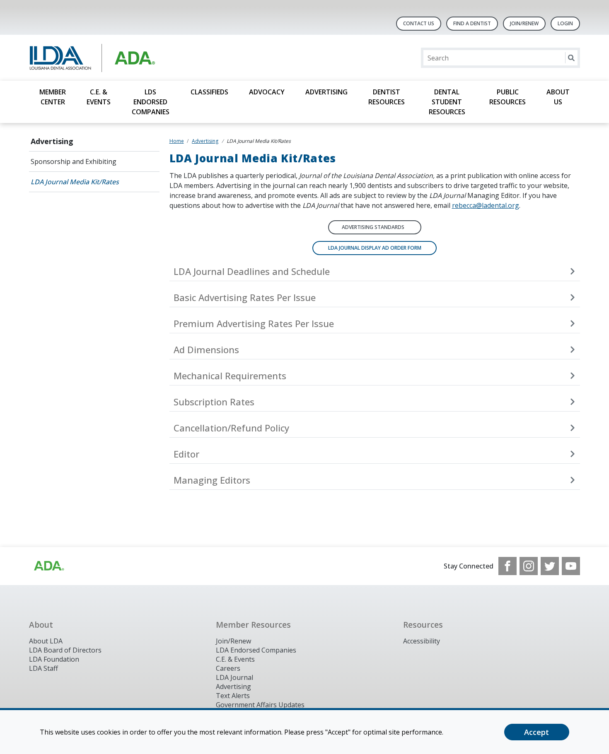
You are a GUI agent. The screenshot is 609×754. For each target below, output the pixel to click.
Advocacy (267, 91)
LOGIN (565, 23)
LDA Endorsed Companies (256, 650)
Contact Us (418, 23)
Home (176, 141)
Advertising (326, 91)
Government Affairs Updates (260, 704)
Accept (536, 732)
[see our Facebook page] (507, 566)
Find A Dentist (472, 23)
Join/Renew (524, 23)
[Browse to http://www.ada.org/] (48, 566)
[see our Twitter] (550, 566)
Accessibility (421, 641)
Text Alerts (233, 695)
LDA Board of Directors (65, 650)
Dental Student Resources (447, 101)
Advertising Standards (373, 227)
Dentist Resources (386, 96)
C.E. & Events (99, 96)
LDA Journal (234, 677)
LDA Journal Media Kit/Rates (75, 181)
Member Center (52, 96)
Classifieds (209, 91)
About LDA (46, 641)
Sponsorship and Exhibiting (73, 161)
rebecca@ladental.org (485, 205)
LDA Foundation (54, 659)
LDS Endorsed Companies (150, 101)
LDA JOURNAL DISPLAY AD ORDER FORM (374, 247)
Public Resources (507, 96)
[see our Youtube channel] (571, 566)
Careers (228, 668)
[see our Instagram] (529, 566)
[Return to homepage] (136, 57)
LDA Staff (43, 668)
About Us (558, 96)
